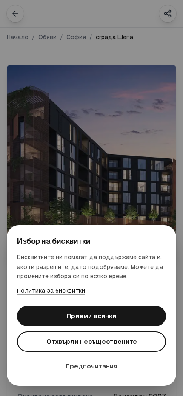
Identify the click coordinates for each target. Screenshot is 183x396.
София (76, 37)
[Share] (167, 13)
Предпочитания (91, 366)
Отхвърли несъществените (91, 341)
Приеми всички (91, 316)
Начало (18, 37)
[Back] (15, 13)
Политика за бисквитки (51, 290)
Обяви (47, 37)
